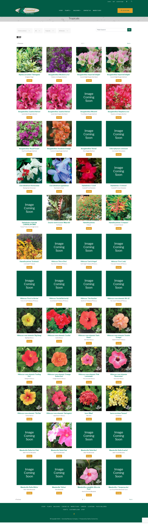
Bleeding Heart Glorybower (29, 188)
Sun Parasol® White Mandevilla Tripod (119, 489)
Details (29, 80)
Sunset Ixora (119, 415)
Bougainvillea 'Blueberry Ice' (59, 75)
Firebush (89, 225)
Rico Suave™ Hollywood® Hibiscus (119, 300)
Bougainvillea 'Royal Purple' (29, 148)
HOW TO (65, 509)
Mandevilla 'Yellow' (59, 487)
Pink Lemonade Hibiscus (89, 378)
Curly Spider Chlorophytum (118, 151)
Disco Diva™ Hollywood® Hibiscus (59, 263)
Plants (67, 10)
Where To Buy (97, 10)
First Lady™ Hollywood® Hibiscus (119, 263)
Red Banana (59, 225)
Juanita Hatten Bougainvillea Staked (59, 114)
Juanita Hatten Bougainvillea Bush (29, 114)
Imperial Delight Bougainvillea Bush (118, 77)
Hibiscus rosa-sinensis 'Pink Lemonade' (89, 375)
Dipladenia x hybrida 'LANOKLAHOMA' (29, 223)
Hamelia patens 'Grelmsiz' (29, 261)
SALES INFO (56, 506)
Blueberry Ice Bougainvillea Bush (59, 77)
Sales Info (76, 10)
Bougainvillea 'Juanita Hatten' (29, 112)
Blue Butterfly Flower (59, 188)
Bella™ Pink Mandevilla (59, 452)
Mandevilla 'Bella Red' (89, 450)
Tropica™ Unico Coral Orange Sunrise (29, 227)
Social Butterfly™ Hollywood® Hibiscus (59, 300)
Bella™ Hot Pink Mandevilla (29, 452)
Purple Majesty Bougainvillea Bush (89, 114)
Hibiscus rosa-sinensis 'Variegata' (59, 413)
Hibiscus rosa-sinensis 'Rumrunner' (118, 375)
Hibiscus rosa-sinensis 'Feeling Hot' (29, 375)
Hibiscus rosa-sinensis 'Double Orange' (118, 336)
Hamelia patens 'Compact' (118, 222)
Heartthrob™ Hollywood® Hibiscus (89, 300)
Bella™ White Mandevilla (29, 489)
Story (61, 10)
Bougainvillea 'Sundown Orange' (59, 148)
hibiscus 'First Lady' (118, 261)
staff (114, 1)
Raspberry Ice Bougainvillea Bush (118, 114)
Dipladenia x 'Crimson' (118, 185)
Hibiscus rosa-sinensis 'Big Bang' (29, 335)
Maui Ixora (89, 415)
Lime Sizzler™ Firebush (29, 263)
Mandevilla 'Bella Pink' (59, 450)
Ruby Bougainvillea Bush (89, 151)
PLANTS (49, 506)
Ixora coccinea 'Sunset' (118, 413)
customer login (119, 1)
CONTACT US (65, 506)
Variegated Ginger (29, 77)
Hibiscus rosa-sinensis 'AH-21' (118, 298)
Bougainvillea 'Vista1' (89, 148)
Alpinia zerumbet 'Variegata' (29, 75)
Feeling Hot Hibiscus (29, 378)
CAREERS (83, 506)
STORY (43, 506)
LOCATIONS (125, 10)
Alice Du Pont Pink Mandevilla (89, 491)
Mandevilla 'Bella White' (29, 487)
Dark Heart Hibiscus (89, 339)
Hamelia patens (89, 222)
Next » (129, 43)
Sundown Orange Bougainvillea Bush (59, 151)
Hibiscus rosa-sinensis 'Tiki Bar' (29, 413)
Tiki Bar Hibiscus (29, 415)
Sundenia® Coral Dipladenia (88, 188)
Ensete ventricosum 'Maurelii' (59, 222)
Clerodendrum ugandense (59, 185)
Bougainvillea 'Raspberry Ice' (118, 112)
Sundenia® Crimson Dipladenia (118, 188)
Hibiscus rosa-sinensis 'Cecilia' (59, 335)
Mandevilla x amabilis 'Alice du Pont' (89, 488)
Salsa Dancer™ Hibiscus (59, 415)
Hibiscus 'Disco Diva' (59, 261)
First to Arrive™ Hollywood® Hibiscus (29, 300)
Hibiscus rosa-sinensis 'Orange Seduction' (59, 375)
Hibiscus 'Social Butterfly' (59, 298)
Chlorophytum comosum (118, 148)
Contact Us (87, 10)
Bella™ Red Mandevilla (89, 452)
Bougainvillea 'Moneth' (89, 112)
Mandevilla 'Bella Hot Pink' (29, 450)
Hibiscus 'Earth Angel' (89, 261)
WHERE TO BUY (75, 506)
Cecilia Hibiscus (59, 337)
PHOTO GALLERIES (101, 506)
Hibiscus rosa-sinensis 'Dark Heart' (88, 336)
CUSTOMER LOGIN (74, 509)
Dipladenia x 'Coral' (89, 185)
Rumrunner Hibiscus (119, 378)
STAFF (83, 509)
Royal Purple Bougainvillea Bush (29, 151)
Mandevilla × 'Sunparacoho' (119, 487)
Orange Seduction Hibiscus (59, 378)
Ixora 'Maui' (89, 413)
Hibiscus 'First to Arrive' (29, 298)
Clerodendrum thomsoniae (29, 185)
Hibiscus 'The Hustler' (89, 298)
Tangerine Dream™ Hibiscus (118, 339)
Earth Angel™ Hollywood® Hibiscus (89, 263)
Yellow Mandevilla (59, 489)
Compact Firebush (118, 225)
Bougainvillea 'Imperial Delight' (88, 75)
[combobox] (25, 30)
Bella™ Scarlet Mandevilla (119, 452)
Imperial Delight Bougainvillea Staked (89, 77)
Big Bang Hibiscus (29, 337)
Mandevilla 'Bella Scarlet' (118, 450)
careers (109, 1)
